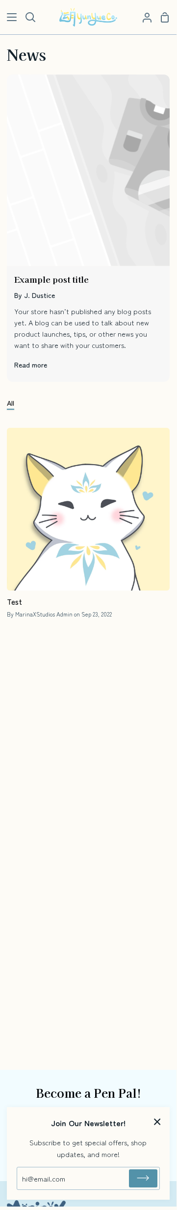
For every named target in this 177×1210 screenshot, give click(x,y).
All (10, 402)
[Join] (143, 1178)
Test (14, 601)
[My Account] (143, 17)
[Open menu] (9, 17)
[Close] (157, 1120)
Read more (30, 364)
